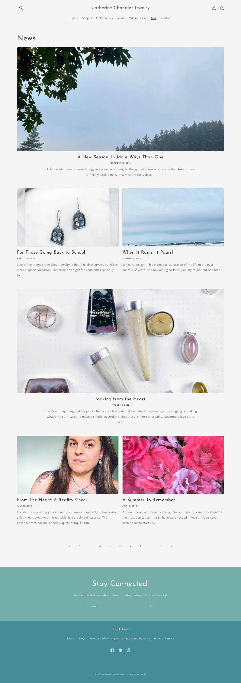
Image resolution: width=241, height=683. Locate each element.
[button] (21, 8)
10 (161, 546)
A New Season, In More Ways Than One (121, 157)
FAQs (82, 638)
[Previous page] (70, 546)
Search (71, 638)
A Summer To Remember (148, 500)
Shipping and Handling (136, 638)
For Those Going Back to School (51, 252)
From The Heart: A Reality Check (52, 500)
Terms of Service (164, 638)
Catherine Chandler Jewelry (114, 674)
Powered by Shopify (137, 674)
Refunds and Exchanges (104, 638)
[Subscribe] (150, 606)
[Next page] (171, 546)
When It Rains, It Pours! (147, 252)
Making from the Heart (120, 399)
